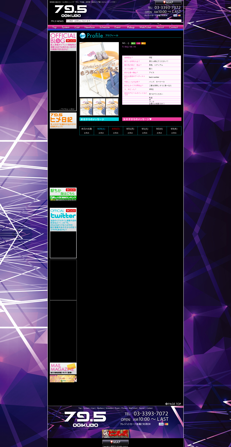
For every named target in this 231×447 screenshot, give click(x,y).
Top (79, 408)
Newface (100, 408)
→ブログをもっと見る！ (67, 109)
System (86, 408)
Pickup (124, 408)
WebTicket (133, 408)
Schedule (109, 408)
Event (117, 408)
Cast (93, 408)
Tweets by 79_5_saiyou (59, 209)
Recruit (142, 408)
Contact (150, 408)
